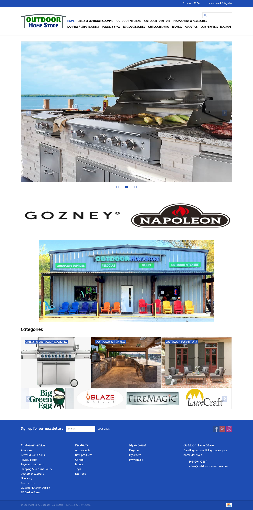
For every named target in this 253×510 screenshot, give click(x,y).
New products (83, 455)
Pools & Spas (111, 27)
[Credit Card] (228, 505)
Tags (78, 469)
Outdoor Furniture (157, 21)
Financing (26, 478)
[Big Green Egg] (47, 398)
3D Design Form (30, 492)
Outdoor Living (158, 27)
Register (134, 450)
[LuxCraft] (205, 398)
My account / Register (220, 3)
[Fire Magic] (152, 398)
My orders (135, 455)
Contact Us (28, 483)
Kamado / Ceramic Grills (83, 27)
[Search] (205, 15)
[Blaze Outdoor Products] (100, 398)
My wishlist (136, 459)
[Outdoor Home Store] (43, 21)
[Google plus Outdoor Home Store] (222, 429)
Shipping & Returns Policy (36, 469)
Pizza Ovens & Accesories (190, 21)
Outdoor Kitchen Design (35, 487)
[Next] (224, 113)
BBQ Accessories (134, 27)
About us (191, 27)
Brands (177, 27)
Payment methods (32, 464)
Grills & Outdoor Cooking (95, 21)
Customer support (32, 473)
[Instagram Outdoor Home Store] (229, 429)
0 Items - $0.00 (191, 3)
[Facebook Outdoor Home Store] (216, 429)
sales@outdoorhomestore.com (208, 466)
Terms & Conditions (33, 455)
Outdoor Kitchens (128, 21)
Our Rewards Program (216, 27)
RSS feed (80, 473)
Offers (79, 459)
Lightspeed (85, 505)
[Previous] (28, 113)
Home (70, 21)
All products (83, 450)
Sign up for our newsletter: (42, 429)
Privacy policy (29, 459)
